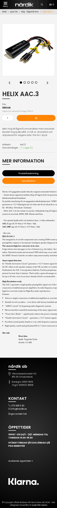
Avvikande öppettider (20, 460)
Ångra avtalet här (17, 413)
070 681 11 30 (17, 405)
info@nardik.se (19, 408)
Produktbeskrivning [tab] (28, 173)
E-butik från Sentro (38, 505)
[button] (9, 83)
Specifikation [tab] (28, 180)
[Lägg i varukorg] (36, 118)
